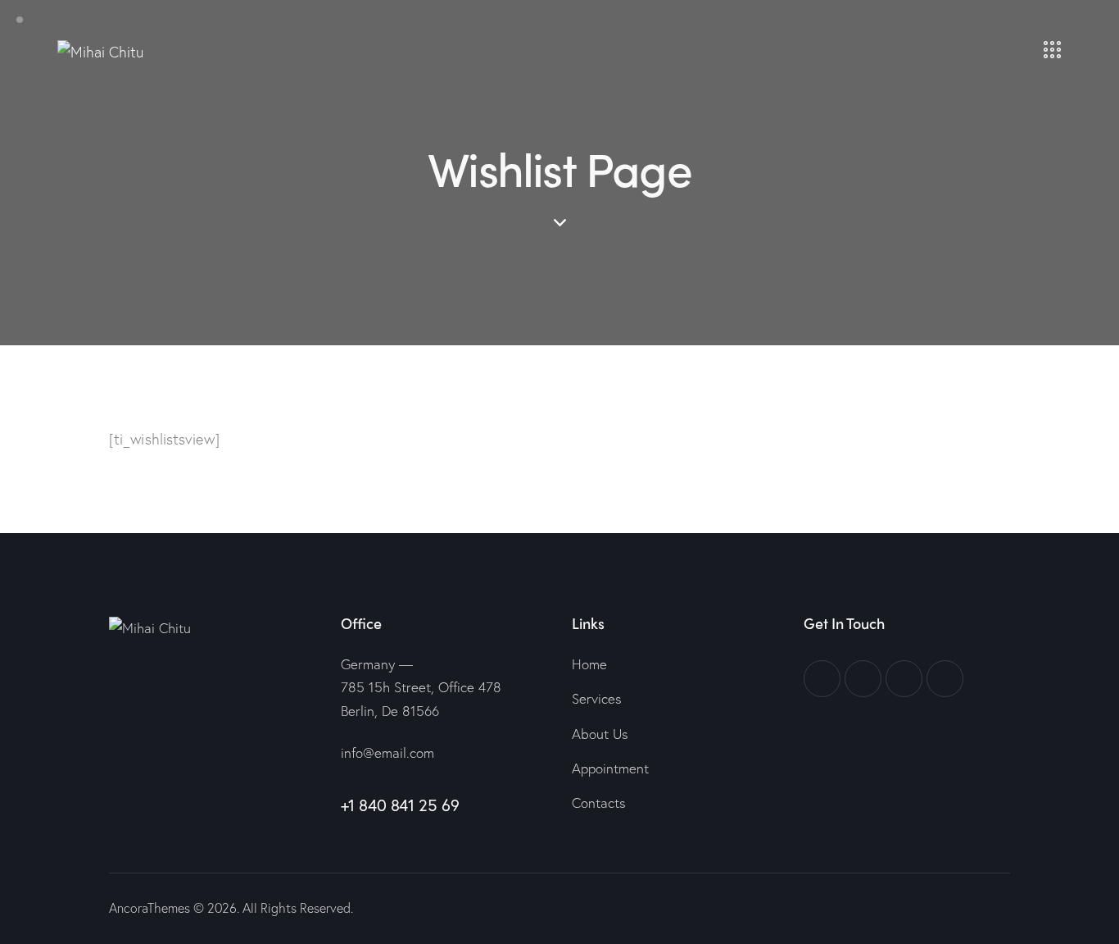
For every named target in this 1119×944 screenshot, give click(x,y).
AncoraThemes (149, 907)
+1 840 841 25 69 (400, 805)
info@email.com (387, 752)
